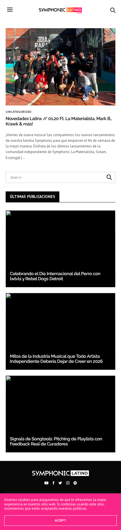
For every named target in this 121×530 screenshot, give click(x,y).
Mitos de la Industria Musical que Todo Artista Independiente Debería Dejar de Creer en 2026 (56, 359)
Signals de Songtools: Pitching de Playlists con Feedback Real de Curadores (56, 441)
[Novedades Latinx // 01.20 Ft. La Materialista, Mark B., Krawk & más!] (60, 66)
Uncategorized (19, 112)
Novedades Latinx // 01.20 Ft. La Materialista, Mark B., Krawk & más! (59, 121)
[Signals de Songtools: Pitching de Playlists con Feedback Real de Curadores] (60, 414)
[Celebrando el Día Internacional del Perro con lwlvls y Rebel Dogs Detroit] (60, 248)
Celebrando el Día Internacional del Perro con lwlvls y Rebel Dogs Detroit (55, 276)
